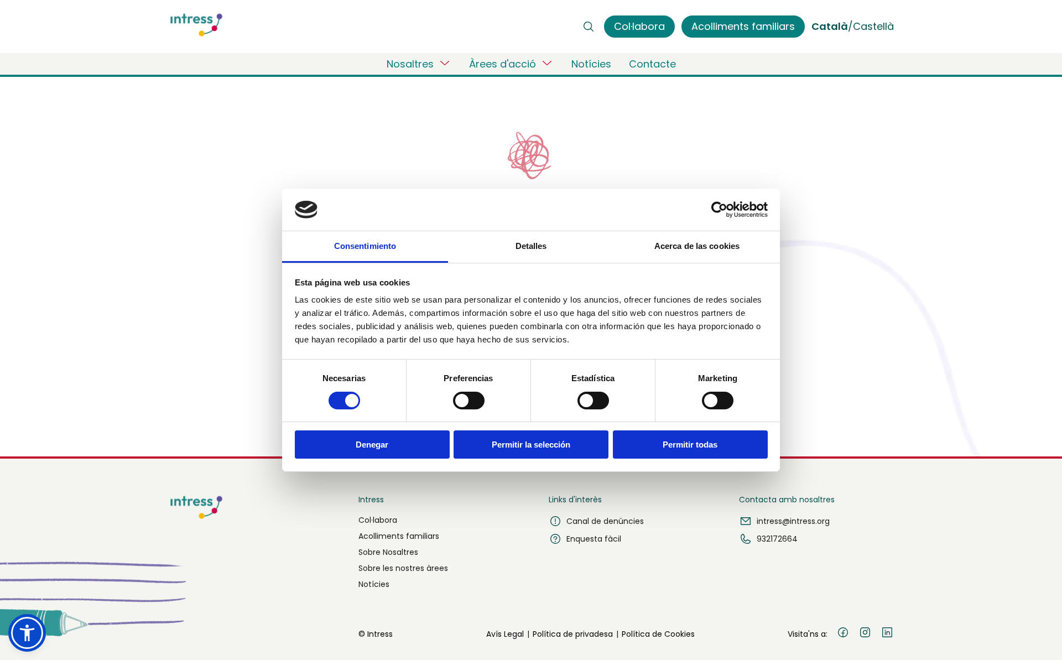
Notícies (591, 64)
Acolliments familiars (398, 536)
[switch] (469, 400)
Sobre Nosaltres (388, 552)
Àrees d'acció (502, 64)
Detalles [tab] (531, 246)
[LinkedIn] (887, 634)
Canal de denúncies (605, 521)
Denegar (372, 444)
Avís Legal (505, 634)
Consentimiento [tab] (365, 246)
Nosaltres (410, 64)
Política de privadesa (573, 634)
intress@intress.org (793, 521)
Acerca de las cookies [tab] (697, 246)
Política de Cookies (658, 634)
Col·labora (377, 520)
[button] (27, 633)
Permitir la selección (531, 444)
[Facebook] (843, 634)
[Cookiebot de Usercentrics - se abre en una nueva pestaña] (719, 209)
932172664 (777, 538)
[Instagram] (865, 634)
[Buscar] (588, 26)
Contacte (652, 64)
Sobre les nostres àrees (403, 568)
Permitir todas (690, 444)
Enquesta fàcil (593, 538)
